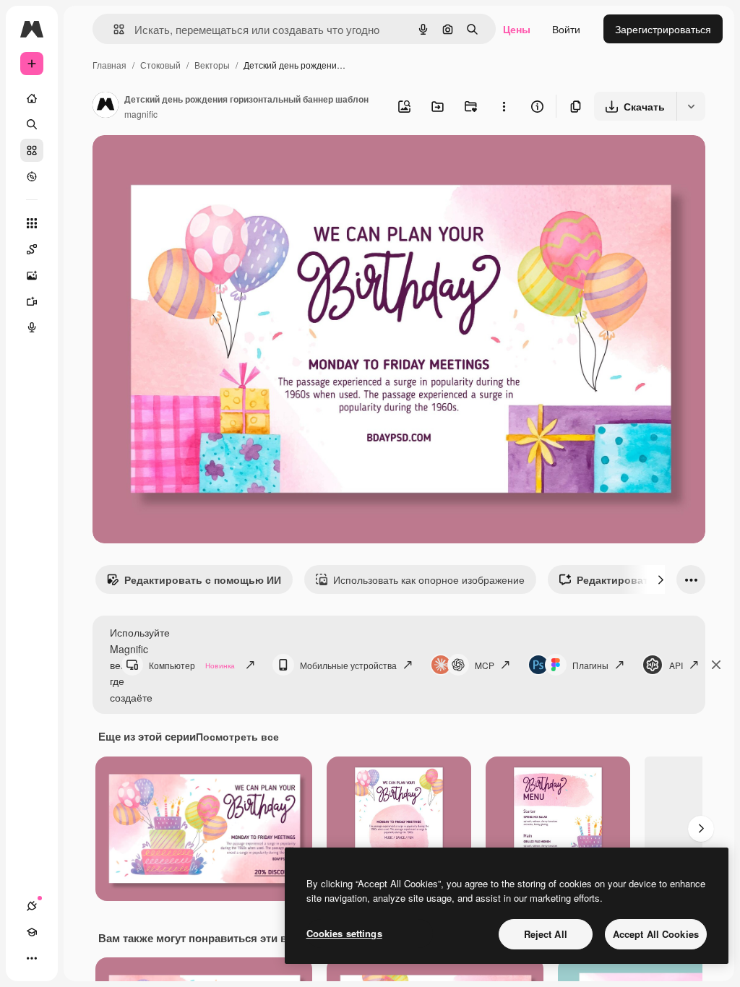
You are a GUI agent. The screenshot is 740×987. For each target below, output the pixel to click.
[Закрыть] (716, 665)
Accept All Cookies (656, 934)
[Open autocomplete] (113, 29)
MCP (484, 665)
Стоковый (160, 65)
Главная (109, 65)
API (676, 665)
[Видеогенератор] (31, 301)
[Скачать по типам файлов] (690, 106)
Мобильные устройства (348, 665)
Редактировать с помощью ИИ (202, 579)
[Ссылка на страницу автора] (105, 106)
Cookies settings (344, 933)
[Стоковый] (31, 150)
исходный (189, 163)
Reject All (545, 934)
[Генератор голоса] (31, 327)
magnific (141, 114)
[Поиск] (31, 124)
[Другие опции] (503, 106)
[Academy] (31, 932)
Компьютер (192, 665)
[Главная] (31, 98)
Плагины (590, 665)
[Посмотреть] (31, 176)
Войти (566, 29)
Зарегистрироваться (663, 29)
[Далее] (661, 579)
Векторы (212, 65)
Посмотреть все (237, 736)
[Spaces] (31, 249)
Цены (516, 29)
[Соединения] (31, 906)
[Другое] (31, 958)
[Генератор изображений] (31, 275)
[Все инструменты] (31, 223)
